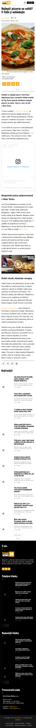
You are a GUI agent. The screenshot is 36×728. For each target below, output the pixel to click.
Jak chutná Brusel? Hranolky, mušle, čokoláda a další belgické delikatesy (23, 379)
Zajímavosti (5, 18)
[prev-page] (4, 625)
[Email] (13, 84)
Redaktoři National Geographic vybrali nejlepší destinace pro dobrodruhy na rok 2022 (23, 584)
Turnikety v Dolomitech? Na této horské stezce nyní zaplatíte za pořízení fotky (23, 609)
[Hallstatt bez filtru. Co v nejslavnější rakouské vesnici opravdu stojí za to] (7, 508)
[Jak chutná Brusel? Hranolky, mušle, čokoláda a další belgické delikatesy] (7, 382)
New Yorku (24, 229)
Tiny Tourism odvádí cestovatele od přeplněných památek (23, 490)
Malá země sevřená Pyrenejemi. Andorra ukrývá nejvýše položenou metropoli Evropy (23, 522)
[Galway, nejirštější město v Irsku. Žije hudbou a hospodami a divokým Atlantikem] (7, 429)
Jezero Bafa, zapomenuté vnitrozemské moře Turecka (23, 395)
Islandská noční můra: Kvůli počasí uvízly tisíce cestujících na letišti (24, 617)
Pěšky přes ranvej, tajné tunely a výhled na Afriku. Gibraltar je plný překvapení (24, 442)
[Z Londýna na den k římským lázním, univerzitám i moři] (7, 414)
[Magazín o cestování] (6, 3)
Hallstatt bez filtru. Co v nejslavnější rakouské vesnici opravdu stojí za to (23, 505)
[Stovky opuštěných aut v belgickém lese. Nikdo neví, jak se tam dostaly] (7, 477)
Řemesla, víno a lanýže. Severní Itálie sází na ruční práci (23, 592)
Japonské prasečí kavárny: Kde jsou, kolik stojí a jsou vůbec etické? (23, 601)
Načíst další (17, 535)
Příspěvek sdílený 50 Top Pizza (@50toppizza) (18, 187)
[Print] (17, 84)
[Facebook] (28, 3)
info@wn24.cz (12, 706)
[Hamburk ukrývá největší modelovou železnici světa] (7, 461)
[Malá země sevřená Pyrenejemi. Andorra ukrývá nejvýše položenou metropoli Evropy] (7, 524)
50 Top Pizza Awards (21, 111)
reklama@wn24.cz (14, 708)
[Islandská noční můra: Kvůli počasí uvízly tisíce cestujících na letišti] (8, 618)
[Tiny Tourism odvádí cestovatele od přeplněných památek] (7, 493)
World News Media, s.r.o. (17, 717)
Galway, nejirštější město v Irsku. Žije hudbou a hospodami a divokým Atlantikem (24, 426)
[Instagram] (30, 3)
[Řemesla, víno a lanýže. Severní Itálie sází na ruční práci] (8, 593)
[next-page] (7, 625)
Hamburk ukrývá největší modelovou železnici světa (22, 458)
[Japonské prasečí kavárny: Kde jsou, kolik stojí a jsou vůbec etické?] (8, 601)
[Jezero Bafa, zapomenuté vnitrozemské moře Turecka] (7, 398)
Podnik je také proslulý (9, 308)
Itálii (32, 133)
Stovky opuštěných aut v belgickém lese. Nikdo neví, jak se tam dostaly (24, 474)
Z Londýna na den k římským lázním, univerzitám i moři (23, 410)
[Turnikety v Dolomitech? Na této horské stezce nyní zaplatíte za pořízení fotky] (8, 610)
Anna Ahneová (11, 77)
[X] (33, 3)
